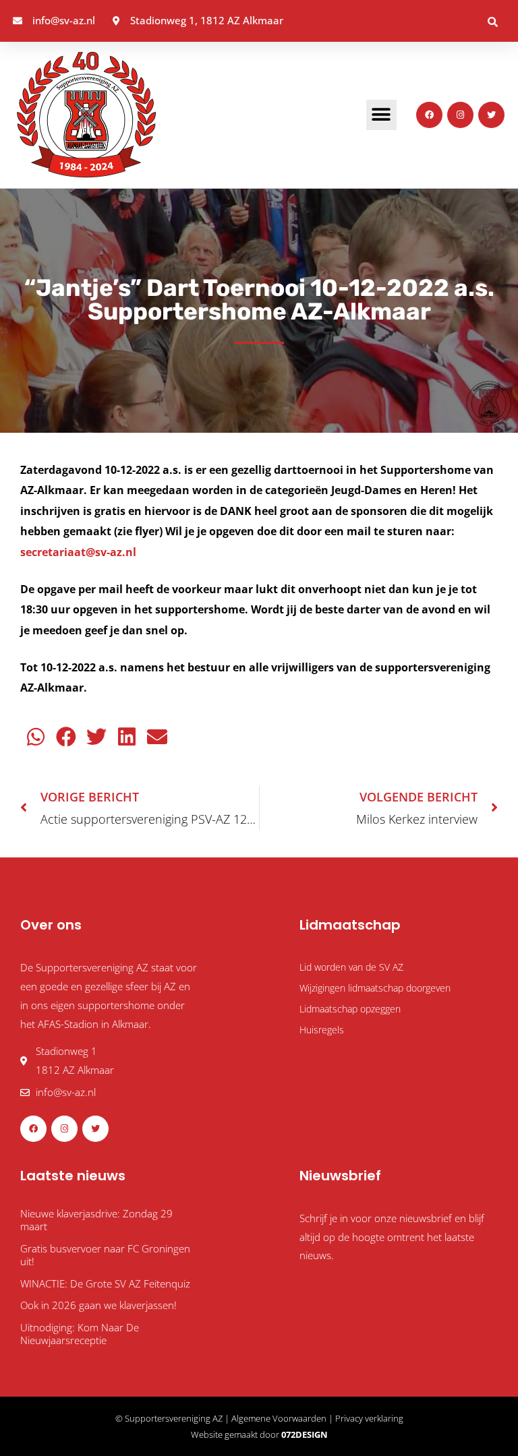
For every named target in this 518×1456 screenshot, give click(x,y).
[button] (492, 21)
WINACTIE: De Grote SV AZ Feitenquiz (105, 1283)
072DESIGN (304, 1434)
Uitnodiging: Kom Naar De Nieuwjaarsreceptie (79, 1334)
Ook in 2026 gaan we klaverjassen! (98, 1305)
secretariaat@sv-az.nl (81, 551)
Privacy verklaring (369, 1418)
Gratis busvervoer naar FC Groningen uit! (105, 1255)
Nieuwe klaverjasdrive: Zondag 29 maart (96, 1220)
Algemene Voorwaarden (278, 1418)
